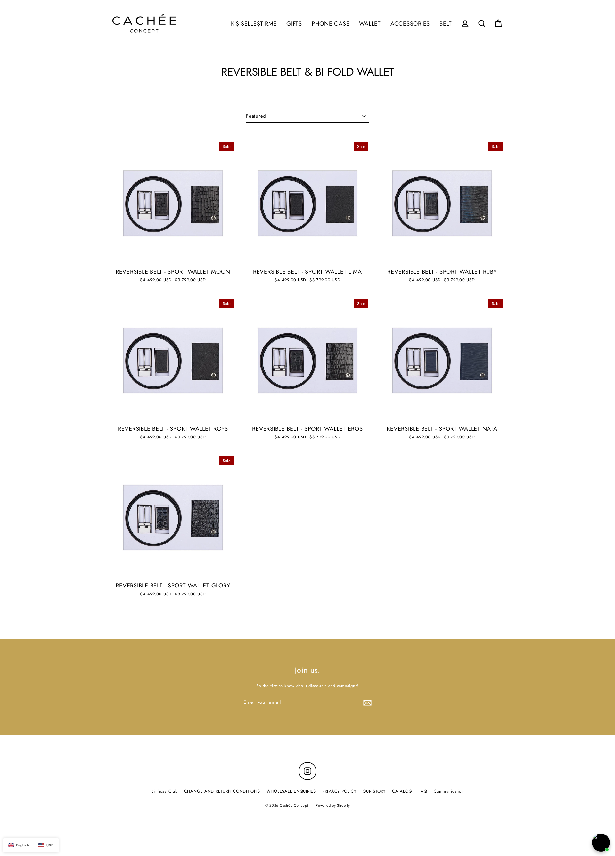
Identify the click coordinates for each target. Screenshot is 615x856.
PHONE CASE (331, 23)
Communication (449, 791)
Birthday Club (164, 791)
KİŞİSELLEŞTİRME (254, 23)
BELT (445, 23)
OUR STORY (374, 791)
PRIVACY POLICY (339, 791)
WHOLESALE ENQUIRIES (291, 791)
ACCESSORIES (410, 23)
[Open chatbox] (601, 843)
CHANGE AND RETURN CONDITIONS (222, 791)
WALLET (370, 23)
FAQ (422, 791)
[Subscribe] (366, 702)
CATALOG (402, 791)
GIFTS (294, 23)
